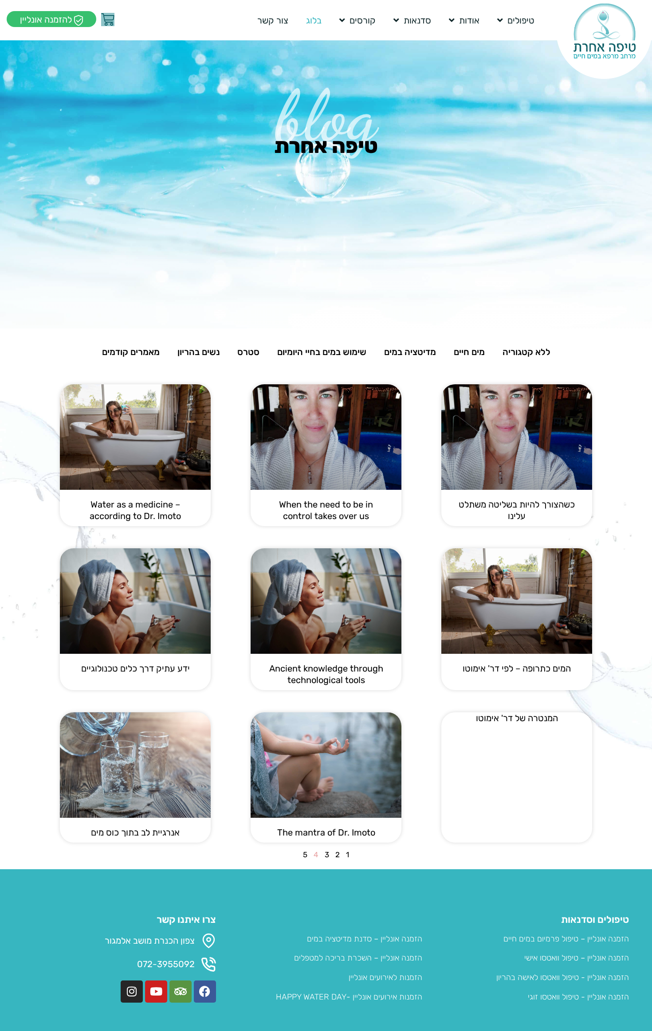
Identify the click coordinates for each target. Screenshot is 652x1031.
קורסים (363, 20)
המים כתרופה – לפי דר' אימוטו (517, 668)
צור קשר (272, 20)
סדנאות (417, 20)
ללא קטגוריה (526, 352)
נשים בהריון (198, 352)
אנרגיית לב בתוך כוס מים (135, 832)
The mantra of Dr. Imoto (326, 832)
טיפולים (520, 20)
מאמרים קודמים (131, 352)
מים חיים (469, 352)
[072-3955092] (208, 964)
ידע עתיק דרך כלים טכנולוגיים (135, 668)
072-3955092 (166, 964)
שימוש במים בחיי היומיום (321, 352)
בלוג (314, 20)
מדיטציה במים (410, 352)
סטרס (248, 352)
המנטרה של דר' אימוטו (517, 718)
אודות (469, 20)
